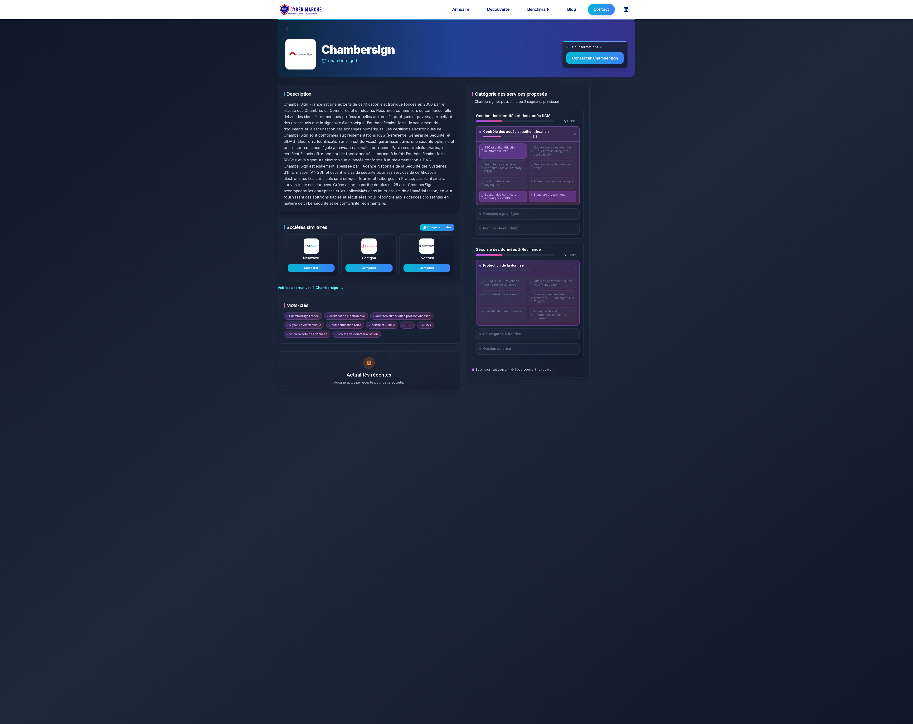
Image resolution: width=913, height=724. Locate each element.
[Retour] (287, 29)
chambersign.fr (343, 60)
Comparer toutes (439, 227)
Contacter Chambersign (595, 58)
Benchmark (538, 9)
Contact (601, 9)
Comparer (311, 268)
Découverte (498, 9)
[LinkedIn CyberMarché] (626, 9)
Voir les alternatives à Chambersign (310, 288)
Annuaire (460, 9)
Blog (571, 9)
